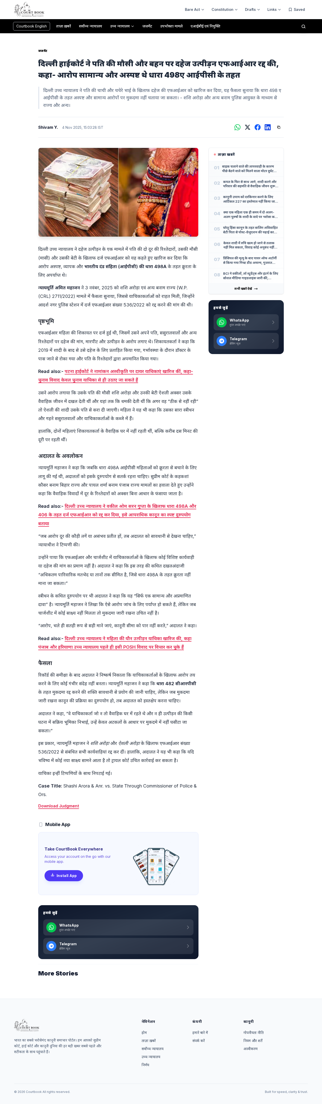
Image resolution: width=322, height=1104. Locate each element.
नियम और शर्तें (253, 1040)
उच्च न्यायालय (151, 1057)
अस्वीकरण (251, 1049)
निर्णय (145, 1065)
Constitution (222, 9)
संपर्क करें (198, 1040)
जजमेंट (42, 51)
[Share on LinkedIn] (268, 127)
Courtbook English (31, 26)
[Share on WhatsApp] (237, 127)
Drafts (250, 9)
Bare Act (192, 9)
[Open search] (303, 26)
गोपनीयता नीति (254, 1032)
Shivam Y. (48, 127)
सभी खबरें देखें (243, 289)
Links (272, 9)
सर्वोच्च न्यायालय (153, 1049)
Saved (299, 9)
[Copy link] (279, 127)
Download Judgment (58, 805)
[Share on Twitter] (248, 127)
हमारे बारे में (200, 1032)
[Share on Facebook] (258, 127)
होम (144, 1032)
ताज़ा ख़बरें (149, 1040)
